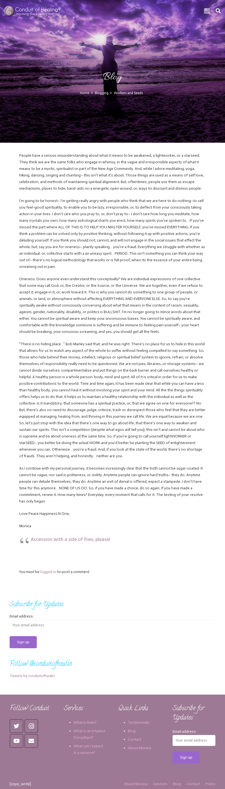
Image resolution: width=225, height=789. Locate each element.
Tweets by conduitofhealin (32, 675)
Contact (134, 739)
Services (160, 784)
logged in (48, 571)
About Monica (139, 748)
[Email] (31, 741)
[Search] (218, 10)
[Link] (33, 10)
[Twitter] (16, 726)
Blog (132, 731)
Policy (210, 784)
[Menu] (207, 11)
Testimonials (139, 722)
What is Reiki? (85, 722)
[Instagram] (31, 726)
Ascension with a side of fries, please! (70, 539)
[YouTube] (16, 741)
